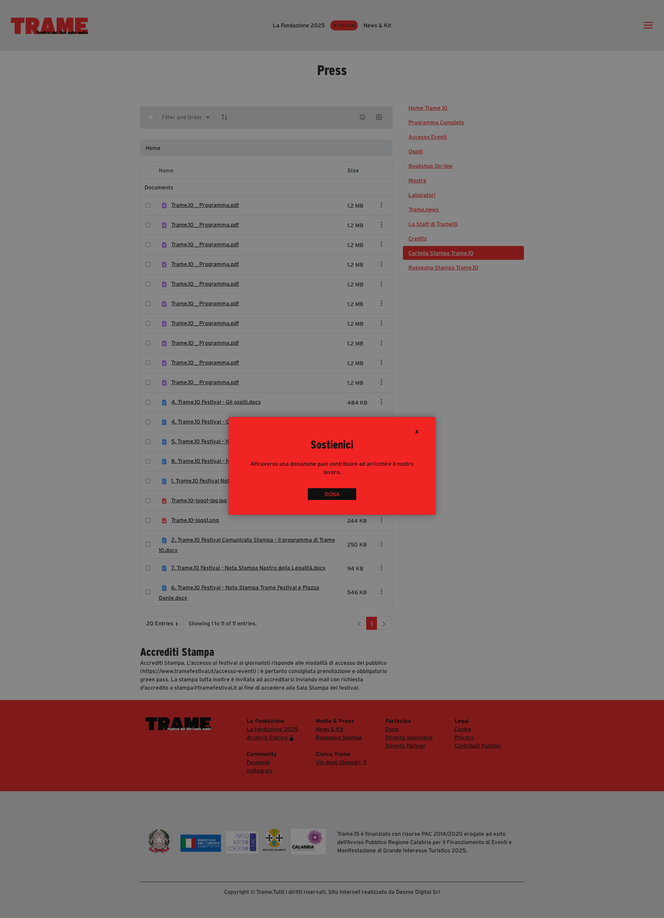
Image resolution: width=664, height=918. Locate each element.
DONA (332, 494)
